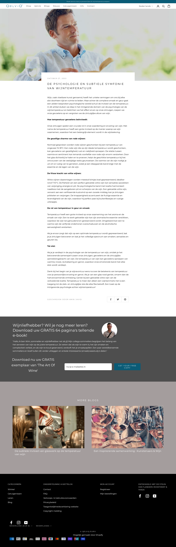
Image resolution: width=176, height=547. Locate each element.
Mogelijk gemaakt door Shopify (88, 535)
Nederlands (145, 6)
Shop (28, 6)
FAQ (45, 494)
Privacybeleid (49, 502)
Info (82, 6)
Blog (10, 502)
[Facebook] (140, 496)
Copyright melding (52, 511)
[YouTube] (154, 496)
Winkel (11, 489)
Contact (91, 6)
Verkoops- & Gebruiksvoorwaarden (60, 498)
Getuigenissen (70, 6)
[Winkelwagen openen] (169, 6)
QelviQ (37, 6)
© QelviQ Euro (88, 531)
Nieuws (56, 6)
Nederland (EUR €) (20, 526)
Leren (10, 498)
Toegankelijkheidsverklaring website (60, 507)
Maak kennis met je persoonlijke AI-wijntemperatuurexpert (88, 1)
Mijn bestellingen (108, 494)
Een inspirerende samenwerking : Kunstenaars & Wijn (127, 451)
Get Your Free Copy (127, 367)
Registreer (105, 489)
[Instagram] (147, 496)
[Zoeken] (163, 6)
